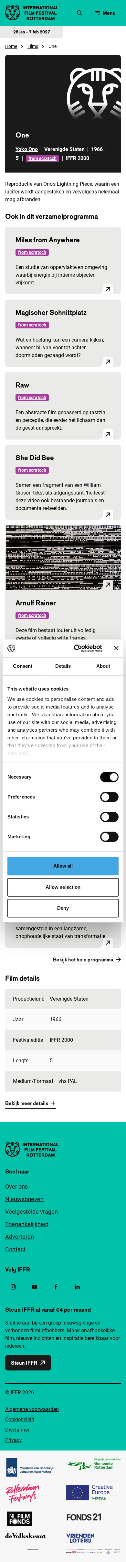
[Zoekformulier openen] (79, 13)
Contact (15, 1249)
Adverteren (19, 1236)
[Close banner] (116, 648)
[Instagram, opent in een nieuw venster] (13, 1287)
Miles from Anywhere (48, 240)
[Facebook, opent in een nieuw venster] (56, 1287)
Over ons (16, 1186)
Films (32, 46)
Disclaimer (17, 1430)
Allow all (63, 866)
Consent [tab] (22, 666)
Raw (22, 385)
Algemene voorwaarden (32, 1409)
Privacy (13, 1440)
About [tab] (103, 666)
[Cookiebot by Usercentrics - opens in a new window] (76, 648)
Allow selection (63, 887)
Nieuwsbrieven (24, 1199)
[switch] (109, 797)
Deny (63, 908)
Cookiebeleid (19, 1419)
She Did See (35, 457)
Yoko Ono (27, 149)
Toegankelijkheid (26, 1224)
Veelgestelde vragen (31, 1211)
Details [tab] (63, 666)
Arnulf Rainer (36, 603)
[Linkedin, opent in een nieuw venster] (77, 1287)
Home (11, 46)
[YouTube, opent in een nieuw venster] (34, 1287)
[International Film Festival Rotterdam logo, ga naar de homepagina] (31, 12)
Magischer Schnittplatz (51, 312)
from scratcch (42, 158)
